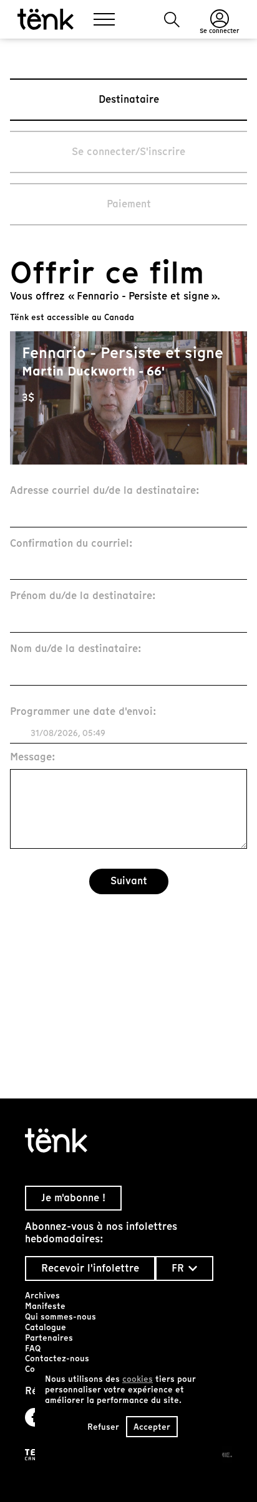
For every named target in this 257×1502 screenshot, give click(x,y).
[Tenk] (128, 1140)
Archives (42, 1295)
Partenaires (49, 1338)
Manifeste (45, 1306)
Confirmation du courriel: (71, 543)
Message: (33, 757)
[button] (172, 19)
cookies (137, 1379)
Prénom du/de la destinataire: (83, 596)
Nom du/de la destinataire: (76, 649)
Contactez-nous (57, 1358)
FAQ (33, 1348)
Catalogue (45, 1327)
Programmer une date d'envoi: (83, 712)
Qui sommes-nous (60, 1317)
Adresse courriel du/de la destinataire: (105, 491)
